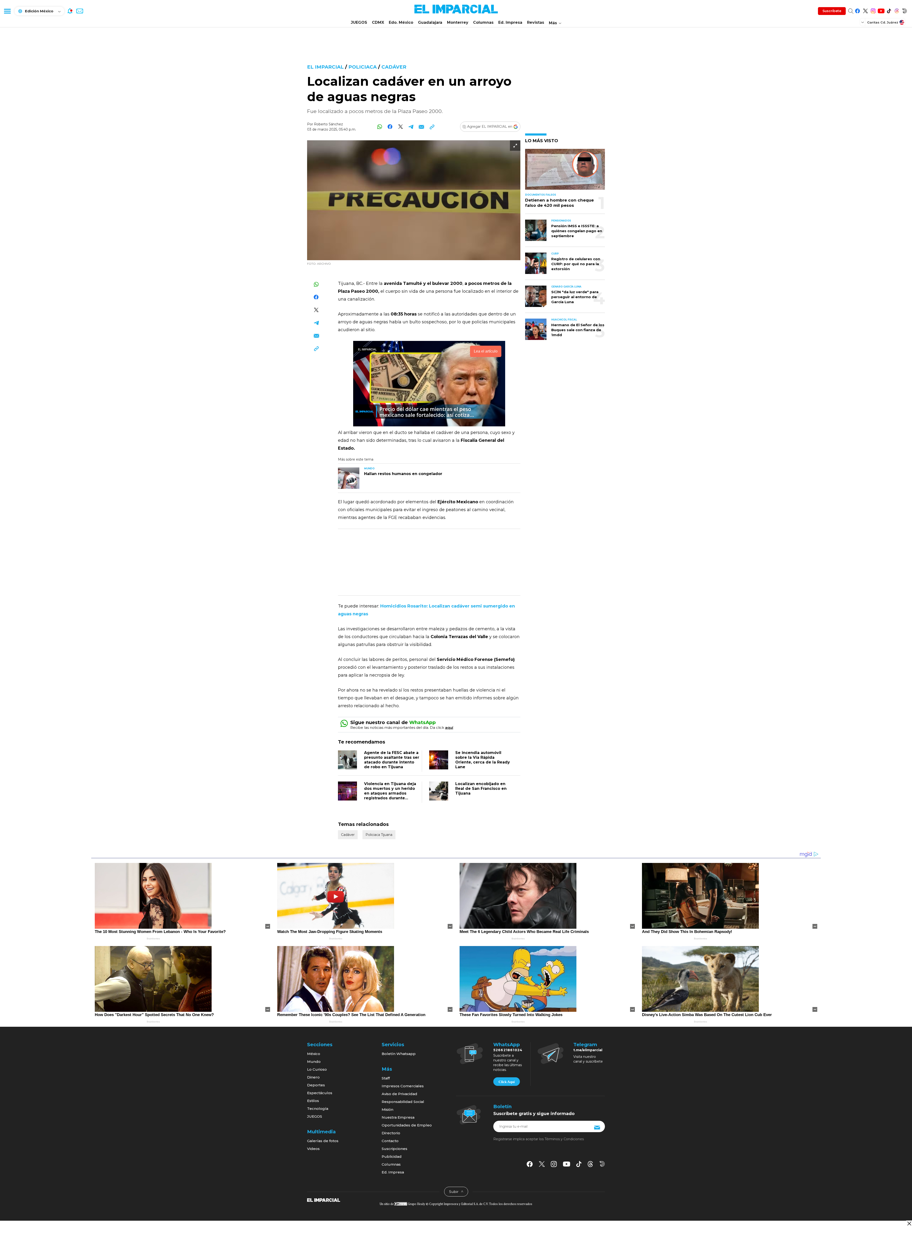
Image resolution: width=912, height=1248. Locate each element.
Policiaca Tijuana (379, 835)
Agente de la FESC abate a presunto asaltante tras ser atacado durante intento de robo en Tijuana (391, 759)
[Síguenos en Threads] (897, 10)
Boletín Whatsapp (399, 1053)
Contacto (390, 1141)
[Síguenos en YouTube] (881, 10)
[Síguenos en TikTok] (889, 10)
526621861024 (507, 1050)
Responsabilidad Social (403, 1101)
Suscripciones (394, 1148)
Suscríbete (831, 11)
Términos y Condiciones (564, 1139)
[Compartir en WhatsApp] (379, 126)
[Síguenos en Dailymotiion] (602, 1164)
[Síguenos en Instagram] (873, 10)
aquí (449, 727)
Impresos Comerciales (403, 1086)
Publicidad (392, 1156)
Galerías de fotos (322, 1141)
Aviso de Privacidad (399, 1094)
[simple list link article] (565, 171)
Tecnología (317, 1108)
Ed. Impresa (510, 22)
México (313, 1053)
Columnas (483, 22)
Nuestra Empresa (398, 1117)
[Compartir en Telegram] (411, 126)
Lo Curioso (317, 1069)
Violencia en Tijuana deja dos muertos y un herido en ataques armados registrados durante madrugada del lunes (390, 793)
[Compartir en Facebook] (390, 126)
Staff (386, 1078)
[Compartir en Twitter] (400, 126)
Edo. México (401, 22)
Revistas (535, 22)
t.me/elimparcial (587, 1050)
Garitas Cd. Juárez (882, 22)
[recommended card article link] (348, 478)
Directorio (391, 1133)
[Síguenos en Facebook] (857, 10)
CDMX (378, 22)
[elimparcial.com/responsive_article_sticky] (909, 1223)
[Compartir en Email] (421, 126)
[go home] (323, 1200)
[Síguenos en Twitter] (865, 10)
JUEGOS (359, 22)
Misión (387, 1109)
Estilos (313, 1100)
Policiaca (362, 67)
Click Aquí (507, 1082)
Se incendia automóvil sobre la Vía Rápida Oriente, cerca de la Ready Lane (482, 759)
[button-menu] (7, 11)
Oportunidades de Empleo (407, 1125)
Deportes (316, 1085)
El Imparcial (325, 67)
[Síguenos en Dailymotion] (904, 10)
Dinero (313, 1077)
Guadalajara (430, 22)
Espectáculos (319, 1093)
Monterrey (457, 22)
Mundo (314, 1061)
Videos (313, 1148)
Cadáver (393, 67)
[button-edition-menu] (863, 22)
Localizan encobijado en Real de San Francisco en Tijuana (481, 789)
